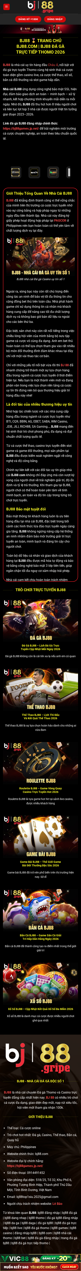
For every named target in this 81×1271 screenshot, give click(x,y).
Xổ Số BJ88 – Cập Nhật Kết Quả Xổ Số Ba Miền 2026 (40, 1009)
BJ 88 (50, 1097)
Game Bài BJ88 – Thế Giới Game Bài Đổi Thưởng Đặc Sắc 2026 (40, 863)
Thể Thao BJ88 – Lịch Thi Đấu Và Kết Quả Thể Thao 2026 (40, 716)
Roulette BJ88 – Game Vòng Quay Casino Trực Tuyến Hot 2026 (40, 790)
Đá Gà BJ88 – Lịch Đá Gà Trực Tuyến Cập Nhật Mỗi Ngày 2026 (40, 647)
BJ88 (7, 65)
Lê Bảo (57, 1204)
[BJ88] (40, 7)
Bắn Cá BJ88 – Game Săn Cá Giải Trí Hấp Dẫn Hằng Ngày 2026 (40, 937)
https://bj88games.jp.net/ (21, 128)
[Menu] (6, 7)
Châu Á (53, 65)
